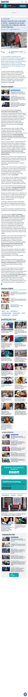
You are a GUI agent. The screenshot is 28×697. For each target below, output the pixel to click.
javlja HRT (11, 82)
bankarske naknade (6, 313)
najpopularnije (8, 535)
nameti (23, 313)
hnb (8, 311)
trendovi (20, 495)
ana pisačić (15, 315)
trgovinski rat (5, 495)
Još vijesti (13, 575)
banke (3, 311)
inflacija (13, 495)
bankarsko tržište (6, 315)
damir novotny (14, 311)
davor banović (16, 313)
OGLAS (14, 13)
